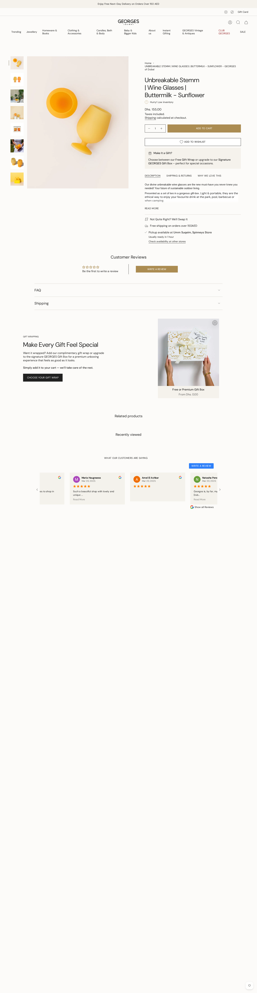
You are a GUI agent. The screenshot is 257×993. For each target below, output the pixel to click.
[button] (16, 32)
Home (148, 63)
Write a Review (201, 465)
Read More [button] (72, 499)
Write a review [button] (156, 269)
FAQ (37, 290)
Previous (27, 122)
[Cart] (246, 22)
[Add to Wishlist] (215, 323)
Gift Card (243, 11)
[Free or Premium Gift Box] (188, 352)
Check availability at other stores (167, 241)
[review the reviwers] (52, 478)
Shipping (150, 118)
